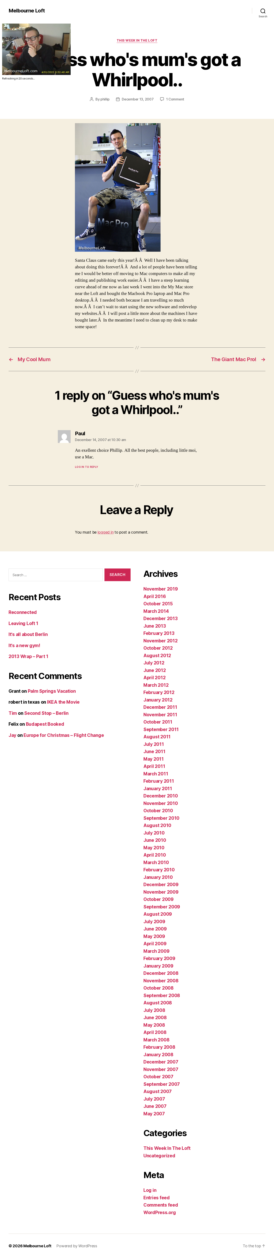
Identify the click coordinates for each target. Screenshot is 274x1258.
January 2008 (158, 1054)
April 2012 (154, 677)
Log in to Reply (86, 466)
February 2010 (159, 869)
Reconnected (23, 612)
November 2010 (160, 803)
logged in (106, 532)
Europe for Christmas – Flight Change (64, 735)
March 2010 (156, 862)
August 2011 (157, 736)
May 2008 (154, 1025)
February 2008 (159, 1047)
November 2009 (161, 892)
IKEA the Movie (63, 702)
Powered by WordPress (76, 1246)
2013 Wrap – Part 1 (28, 656)
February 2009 (159, 958)
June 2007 (155, 1106)
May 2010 (153, 847)
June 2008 (155, 1017)
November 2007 (160, 1069)
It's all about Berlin (28, 634)
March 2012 (155, 685)
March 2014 (156, 611)
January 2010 (158, 877)
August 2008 (157, 1002)
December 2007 (160, 1062)
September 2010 (161, 818)
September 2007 (161, 1084)
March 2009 (156, 951)
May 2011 (153, 759)
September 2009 (161, 906)
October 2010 (158, 810)
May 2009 (154, 936)
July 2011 (153, 744)
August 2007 (157, 1091)
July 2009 (154, 921)
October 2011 (157, 722)
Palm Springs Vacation (52, 691)
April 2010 (154, 855)
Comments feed (160, 1205)
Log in (149, 1190)
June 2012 (154, 670)
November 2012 (160, 640)
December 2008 (161, 973)
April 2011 (154, 766)
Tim (13, 713)
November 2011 (160, 714)
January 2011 (157, 788)
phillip (105, 99)
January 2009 (158, 966)
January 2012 (158, 700)
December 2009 (161, 884)
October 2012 (158, 648)
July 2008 (154, 1010)
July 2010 (154, 833)
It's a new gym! (24, 645)
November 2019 (160, 589)
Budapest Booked (45, 724)
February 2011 (158, 781)
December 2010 (160, 796)
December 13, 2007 (137, 99)
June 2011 (154, 751)
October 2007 (158, 1076)
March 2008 (156, 1040)
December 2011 (160, 707)
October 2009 (158, 899)
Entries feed (156, 1197)
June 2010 (154, 840)
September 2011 (161, 729)
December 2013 (160, 618)
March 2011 (155, 773)
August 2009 (157, 914)
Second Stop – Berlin (46, 713)
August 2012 (157, 655)
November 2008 (161, 980)
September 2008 (161, 995)
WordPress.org (159, 1212)
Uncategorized (159, 1155)
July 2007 (154, 1099)
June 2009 (155, 929)
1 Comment (175, 99)
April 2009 (154, 943)
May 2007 (154, 1113)
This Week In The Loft (137, 40)
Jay (12, 735)
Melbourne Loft (27, 10)
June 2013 (154, 626)
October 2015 (158, 603)
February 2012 (158, 692)
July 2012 (153, 663)
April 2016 (154, 596)
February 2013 (158, 633)
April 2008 (154, 1032)
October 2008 (158, 988)
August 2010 (157, 825)
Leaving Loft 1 (23, 623)
